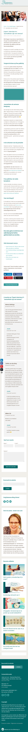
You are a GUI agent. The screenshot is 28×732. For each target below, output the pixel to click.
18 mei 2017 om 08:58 (9, 365)
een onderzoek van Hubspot (15, 170)
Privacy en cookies (5, 723)
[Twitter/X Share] (1, 369)
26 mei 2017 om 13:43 (11, 330)
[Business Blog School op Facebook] (4, 502)
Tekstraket (12, 706)
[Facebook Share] (1, 363)
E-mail (16, 443)
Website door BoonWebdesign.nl (12, 729)
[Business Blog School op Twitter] (7, 502)
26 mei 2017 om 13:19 (9, 306)
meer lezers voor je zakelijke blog (12, 35)
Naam (5, 443)
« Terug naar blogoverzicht (11, 284)
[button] (2, 372)
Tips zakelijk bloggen (11, 26)
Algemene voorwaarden (17, 723)
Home (5, 26)
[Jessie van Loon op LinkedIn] (10, 502)
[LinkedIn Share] (1, 360)
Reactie (6, 451)
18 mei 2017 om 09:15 (11, 393)
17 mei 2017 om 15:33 (9, 415)
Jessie (8, 328)
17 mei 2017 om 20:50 (11, 427)
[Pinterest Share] (1, 366)
